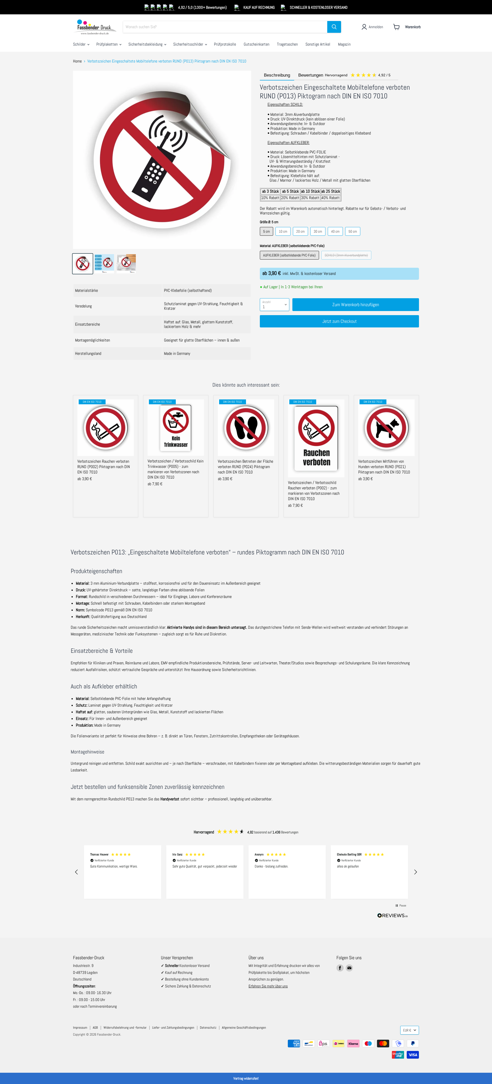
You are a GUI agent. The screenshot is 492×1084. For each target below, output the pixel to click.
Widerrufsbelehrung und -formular (125, 1027)
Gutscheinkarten (256, 44)
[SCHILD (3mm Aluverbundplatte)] (347, 260)
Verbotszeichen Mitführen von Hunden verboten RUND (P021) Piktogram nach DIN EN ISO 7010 (384, 467)
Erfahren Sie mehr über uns (268, 986)
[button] (76, 872)
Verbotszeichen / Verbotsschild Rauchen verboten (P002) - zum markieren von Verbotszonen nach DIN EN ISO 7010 (314, 490)
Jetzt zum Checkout (339, 321)
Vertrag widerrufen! (246, 1078)
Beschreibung (277, 75)
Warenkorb (413, 27)
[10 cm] (283, 237)
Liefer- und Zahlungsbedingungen (173, 1027)
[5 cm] (267, 237)
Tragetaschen (287, 44)
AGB (95, 1027)
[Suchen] (334, 27)
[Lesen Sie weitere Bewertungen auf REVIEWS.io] (392, 916)
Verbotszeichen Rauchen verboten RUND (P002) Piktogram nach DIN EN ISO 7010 (103, 467)
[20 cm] (301, 237)
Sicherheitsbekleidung (145, 44)
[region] (246, 872)
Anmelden (376, 26)
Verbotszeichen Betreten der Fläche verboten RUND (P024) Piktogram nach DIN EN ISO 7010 (245, 467)
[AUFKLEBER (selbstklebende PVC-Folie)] (290, 260)
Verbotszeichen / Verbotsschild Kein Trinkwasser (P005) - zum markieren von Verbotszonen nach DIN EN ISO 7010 (175, 469)
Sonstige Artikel (317, 44)
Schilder (80, 44)
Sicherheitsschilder (188, 44)
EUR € (407, 1030)
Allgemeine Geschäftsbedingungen (244, 1027)
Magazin (344, 44)
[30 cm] (318, 237)
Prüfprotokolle (225, 44)
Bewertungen (345, 75)
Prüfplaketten (107, 44)
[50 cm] (353, 237)
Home (77, 61)
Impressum (80, 1027)
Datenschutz (208, 1027)
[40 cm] (336, 237)
